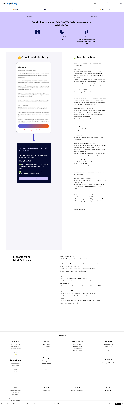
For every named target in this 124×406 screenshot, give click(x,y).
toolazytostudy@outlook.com (77, 390)
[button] (24, 3)
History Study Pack (33, 130)
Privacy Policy (57, 403)
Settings (111, 403)
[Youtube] (106, 390)
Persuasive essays (77, 350)
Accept (117, 403)
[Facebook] (108, 390)
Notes (18, 354)
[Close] (122, 404)
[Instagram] (110, 390)
